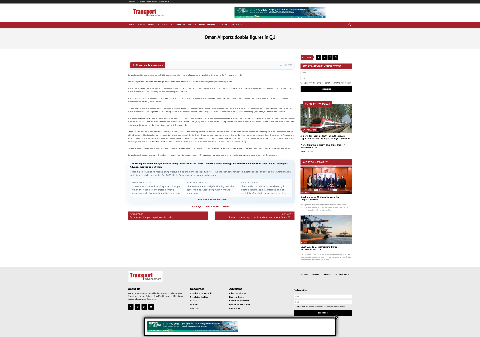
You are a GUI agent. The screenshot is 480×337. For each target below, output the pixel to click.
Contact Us (236, 25)
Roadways (152, 1)
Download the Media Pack (211, 199)
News (140, 25)
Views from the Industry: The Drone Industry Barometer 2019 (322, 146)
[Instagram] (137, 307)
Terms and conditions (324, 83)
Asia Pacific (212, 206)
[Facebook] (318, 57)
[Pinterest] (330, 57)
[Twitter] (324, 57)
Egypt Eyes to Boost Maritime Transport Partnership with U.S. (320, 248)
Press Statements (185, 25)
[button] (349, 25)
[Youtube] (151, 307)
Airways (131, 1)
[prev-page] (302, 157)
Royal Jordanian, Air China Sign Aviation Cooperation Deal (320, 198)
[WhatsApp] (335, 57)
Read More (151, 299)
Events (223, 25)
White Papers (309, 130)
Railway (141, 1)
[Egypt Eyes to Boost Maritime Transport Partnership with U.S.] (326, 229)
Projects (152, 25)
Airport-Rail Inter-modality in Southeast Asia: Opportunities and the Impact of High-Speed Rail (325, 137)
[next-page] (306, 157)
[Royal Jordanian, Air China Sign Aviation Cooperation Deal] (326, 179)
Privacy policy (345, 83)
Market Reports (207, 25)
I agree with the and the (326, 83)
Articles (166, 25)
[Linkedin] (144, 307)
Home (131, 25)
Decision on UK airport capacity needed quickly (152, 217)
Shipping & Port (167, 1)
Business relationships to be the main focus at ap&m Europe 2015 (261, 217)
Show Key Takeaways (148, 65)
